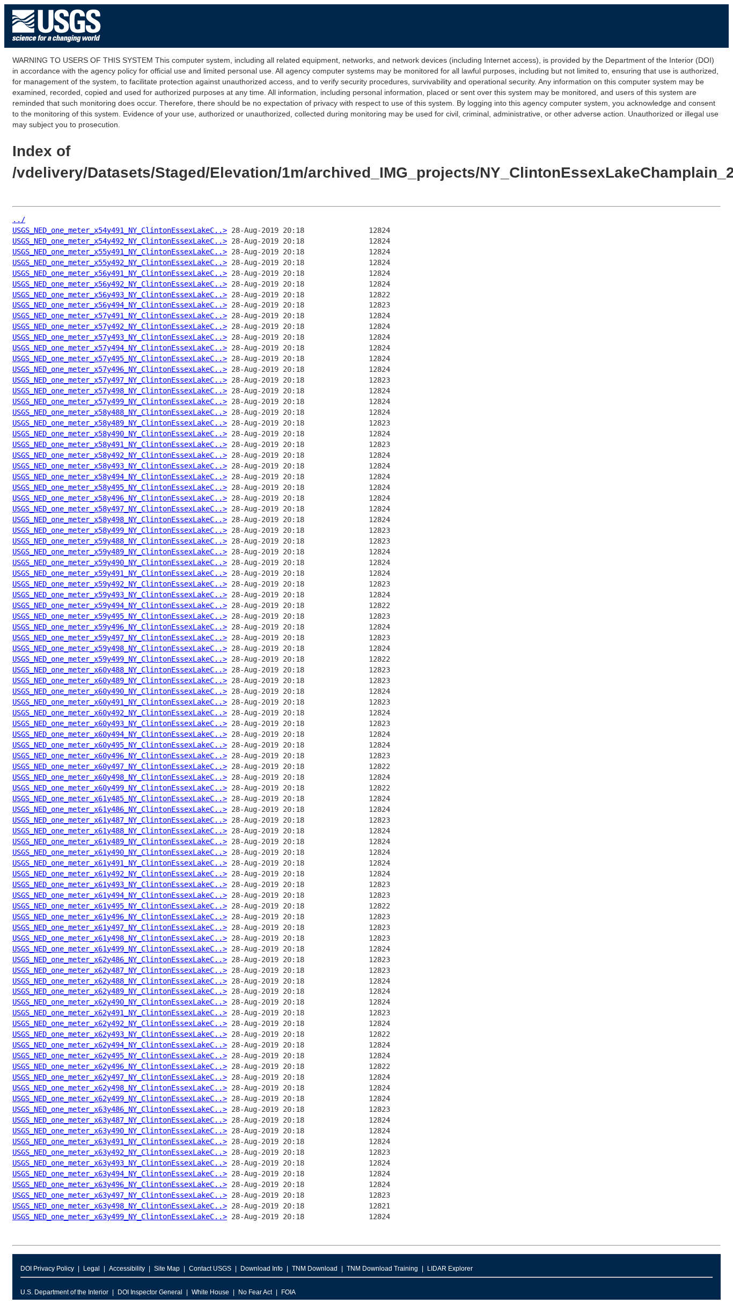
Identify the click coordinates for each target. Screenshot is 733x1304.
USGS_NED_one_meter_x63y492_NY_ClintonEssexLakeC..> (119, 1152)
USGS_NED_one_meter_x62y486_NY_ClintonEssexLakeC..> (119, 959)
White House (210, 1292)
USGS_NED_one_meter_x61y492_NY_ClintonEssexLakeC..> (119, 873)
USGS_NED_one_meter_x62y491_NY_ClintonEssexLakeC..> (119, 1012)
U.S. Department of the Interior (64, 1292)
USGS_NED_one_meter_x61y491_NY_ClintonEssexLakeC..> (119, 863)
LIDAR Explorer (450, 1268)
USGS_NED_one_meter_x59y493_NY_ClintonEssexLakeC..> (119, 594)
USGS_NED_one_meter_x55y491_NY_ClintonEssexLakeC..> (119, 251)
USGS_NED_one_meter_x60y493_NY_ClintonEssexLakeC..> (119, 723)
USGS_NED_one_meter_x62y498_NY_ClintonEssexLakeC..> (119, 1087)
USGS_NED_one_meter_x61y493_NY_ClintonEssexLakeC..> (119, 884)
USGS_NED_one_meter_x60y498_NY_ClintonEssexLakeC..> (119, 777)
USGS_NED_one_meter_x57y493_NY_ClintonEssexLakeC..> (119, 337)
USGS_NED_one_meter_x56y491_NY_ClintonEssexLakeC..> (119, 273)
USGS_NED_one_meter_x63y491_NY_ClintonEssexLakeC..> (119, 1141)
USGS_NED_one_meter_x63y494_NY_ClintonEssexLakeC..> (119, 1173)
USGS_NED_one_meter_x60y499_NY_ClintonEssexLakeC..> (119, 787)
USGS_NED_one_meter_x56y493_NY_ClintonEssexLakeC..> (119, 294)
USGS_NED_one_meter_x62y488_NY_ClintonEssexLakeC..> (119, 981)
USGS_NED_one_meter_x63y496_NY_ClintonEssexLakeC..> (119, 1184)
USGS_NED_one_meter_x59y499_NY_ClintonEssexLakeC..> (119, 659)
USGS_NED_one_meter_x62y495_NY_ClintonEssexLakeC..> (119, 1055)
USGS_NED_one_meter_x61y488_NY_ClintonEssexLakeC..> (119, 830)
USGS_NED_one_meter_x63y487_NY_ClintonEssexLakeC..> (119, 1120)
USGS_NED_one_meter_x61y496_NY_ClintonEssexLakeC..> (119, 916)
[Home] (56, 44)
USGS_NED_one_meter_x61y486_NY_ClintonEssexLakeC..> (119, 809)
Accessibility (127, 1268)
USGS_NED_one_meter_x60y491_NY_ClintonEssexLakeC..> (119, 702)
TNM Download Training (382, 1268)
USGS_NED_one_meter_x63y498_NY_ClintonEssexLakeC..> (119, 1206)
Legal (91, 1268)
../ (18, 219)
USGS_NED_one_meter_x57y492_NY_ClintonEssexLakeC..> (119, 326)
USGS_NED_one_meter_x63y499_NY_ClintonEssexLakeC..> (119, 1216)
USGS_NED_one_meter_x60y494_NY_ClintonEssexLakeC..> (119, 734)
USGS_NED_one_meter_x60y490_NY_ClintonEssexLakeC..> (119, 691)
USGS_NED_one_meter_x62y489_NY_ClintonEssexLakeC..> (119, 991)
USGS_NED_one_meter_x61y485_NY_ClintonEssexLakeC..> (119, 798)
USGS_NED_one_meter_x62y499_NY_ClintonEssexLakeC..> (119, 1098)
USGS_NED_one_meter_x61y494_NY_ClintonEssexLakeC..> (119, 895)
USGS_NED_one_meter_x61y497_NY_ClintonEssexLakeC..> (119, 927)
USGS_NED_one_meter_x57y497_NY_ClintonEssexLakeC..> (119, 380)
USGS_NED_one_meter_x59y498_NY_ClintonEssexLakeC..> (119, 648)
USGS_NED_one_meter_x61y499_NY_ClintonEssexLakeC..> (119, 948)
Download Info (261, 1268)
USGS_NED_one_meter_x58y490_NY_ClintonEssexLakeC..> (119, 433)
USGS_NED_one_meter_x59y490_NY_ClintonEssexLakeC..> (119, 562)
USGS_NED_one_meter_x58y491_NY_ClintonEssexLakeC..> (119, 444)
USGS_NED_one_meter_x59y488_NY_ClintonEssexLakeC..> (119, 541)
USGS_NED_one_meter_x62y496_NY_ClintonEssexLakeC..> (119, 1066)
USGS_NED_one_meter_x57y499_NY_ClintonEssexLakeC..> (119, 401)
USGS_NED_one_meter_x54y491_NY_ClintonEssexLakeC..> (119, 230)
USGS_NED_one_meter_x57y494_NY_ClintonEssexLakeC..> (119, 347)
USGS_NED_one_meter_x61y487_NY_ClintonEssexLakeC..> (119, 820)
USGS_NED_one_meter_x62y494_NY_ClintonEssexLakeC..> (119, 1045)
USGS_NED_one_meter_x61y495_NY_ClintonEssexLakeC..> (119, 906)
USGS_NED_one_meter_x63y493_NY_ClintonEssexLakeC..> (119, 1163)
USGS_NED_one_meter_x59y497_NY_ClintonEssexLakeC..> (119, 637)
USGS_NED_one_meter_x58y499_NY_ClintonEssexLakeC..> (119, 530)
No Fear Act (255, 1292)
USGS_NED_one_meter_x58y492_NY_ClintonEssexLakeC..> (119, 455)
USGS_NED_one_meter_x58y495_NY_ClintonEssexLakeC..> (119, 487)
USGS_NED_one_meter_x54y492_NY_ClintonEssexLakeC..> (119, 241)
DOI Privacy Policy (47, 1268)
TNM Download (315, 1268)
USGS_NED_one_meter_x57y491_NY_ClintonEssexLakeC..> (119, 315)
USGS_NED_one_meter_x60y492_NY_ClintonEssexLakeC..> (119, 712)
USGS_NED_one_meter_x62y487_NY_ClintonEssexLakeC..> (119, 970)
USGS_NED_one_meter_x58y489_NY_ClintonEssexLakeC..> (119, 423)
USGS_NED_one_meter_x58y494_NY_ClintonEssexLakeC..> (119, 476)
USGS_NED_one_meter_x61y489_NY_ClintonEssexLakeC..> (119, 841)
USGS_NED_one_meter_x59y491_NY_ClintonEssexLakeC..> (119, 573)
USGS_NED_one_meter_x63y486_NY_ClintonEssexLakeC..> (119, 1109)
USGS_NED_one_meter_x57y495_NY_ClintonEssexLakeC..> (119, 358)
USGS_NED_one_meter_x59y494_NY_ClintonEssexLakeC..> (119, 605)
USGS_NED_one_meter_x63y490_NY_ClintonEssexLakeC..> (119, 1130)
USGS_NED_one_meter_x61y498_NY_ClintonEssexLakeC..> (119, 938)
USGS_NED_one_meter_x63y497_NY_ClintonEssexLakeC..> (119, 1195)
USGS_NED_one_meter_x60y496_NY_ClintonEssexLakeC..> (119, 755)
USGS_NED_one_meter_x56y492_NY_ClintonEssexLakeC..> (119, 284)
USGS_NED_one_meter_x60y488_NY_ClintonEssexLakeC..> (119, 669)
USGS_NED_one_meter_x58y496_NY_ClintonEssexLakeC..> (119, 498)
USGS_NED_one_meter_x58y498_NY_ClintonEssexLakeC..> (119, 519)
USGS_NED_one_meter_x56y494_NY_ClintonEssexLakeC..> (119, 305)
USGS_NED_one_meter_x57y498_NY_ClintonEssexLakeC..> (119, 390)
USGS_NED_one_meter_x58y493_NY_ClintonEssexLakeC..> (119, 465)
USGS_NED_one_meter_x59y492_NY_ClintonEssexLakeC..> (119, 584)
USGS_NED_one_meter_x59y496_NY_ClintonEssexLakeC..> (119, 626)
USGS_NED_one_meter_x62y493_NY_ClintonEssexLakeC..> (119, 1034)
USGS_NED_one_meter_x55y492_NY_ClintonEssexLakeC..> (119, 262)
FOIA (288, 1292)
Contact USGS (210, 1268)
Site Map (167, 1268)
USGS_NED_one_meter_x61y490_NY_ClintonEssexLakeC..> (119, 852)
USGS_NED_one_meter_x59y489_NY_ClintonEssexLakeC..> (119, 551)
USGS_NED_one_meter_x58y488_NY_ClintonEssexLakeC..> (119, 412)
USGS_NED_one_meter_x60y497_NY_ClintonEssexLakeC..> (119, 766)
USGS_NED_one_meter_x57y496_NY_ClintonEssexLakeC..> (119, 369)
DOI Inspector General (150, 1292)
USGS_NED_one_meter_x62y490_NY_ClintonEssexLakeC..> (119, 1002)
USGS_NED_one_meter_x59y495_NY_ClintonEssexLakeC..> (119, 616)
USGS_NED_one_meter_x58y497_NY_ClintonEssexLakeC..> (119, 508)
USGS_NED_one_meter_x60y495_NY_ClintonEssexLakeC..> (119, 745)
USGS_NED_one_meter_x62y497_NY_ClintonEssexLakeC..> (119, 1077)
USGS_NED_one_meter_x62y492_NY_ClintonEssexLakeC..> (119, 1023)
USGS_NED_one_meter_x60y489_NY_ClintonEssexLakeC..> (119, 680)
